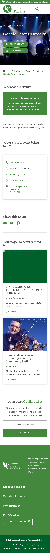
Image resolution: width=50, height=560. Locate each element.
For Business (11, 506)
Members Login (16, 522)
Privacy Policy (33, 545)
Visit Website (16, 50)
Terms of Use (20, 548)
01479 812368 (17, 44)
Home (6, 71)
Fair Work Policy (15, 545)
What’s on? (17, 71)
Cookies (7, 548)
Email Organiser (17, 174)
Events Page (35, 103)
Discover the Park (15, 486)
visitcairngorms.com (38, 458)
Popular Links (12, 496)
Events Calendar (33, 71)
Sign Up (25, 432)
